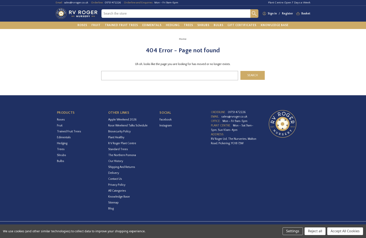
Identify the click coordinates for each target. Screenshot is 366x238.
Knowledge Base (119, 196)
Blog (111, 208)
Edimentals (64, 137)
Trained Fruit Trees (69, 131)
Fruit (59, 125)
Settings (292, 231)
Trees (61, 149)
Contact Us (115, 179)
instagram (165, 125)
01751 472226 (113, 2)
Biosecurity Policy (119, 131)
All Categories (117, 190)
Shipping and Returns (121, 167)
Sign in (272, 13)
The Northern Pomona (122, 155)
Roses (61, 119)
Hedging (62, 143)
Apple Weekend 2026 (122, 119)
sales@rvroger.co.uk (76, 2)
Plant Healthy (116, 137)
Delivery (113, 173)
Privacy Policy (116, 185)
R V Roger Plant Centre (122, 143)
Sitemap (113, 202)
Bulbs (60, 161)
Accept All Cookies (345, 231)
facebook (165, 119)
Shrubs (61, 155)
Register (287, 13)
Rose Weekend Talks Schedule (128, 125)
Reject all (315, 231)
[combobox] (175, 13)
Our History (115, 161)
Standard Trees (118, 149)
